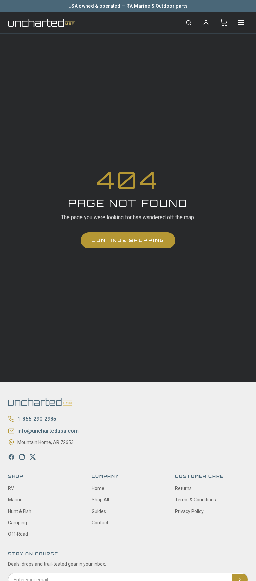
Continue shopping (128, 240)
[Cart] (224, 22)
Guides (99, 511)
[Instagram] (22, 457)
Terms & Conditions (195, 499)
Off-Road (18, 534)
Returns (183, 488)
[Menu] (241, 22)
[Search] (189, 23)
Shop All (100, 499)
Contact (100, 522)
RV (11, 488)
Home (98, 488)
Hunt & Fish (19, 511)
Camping (17, 522)
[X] (32, 457)
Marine (15, 499)
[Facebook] (11, 457)
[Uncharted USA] (41, 22)
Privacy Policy (189, 511)
